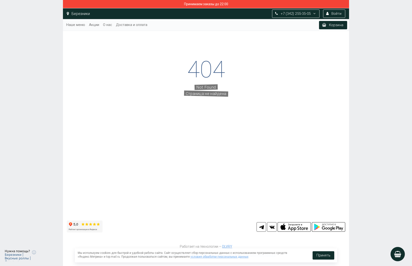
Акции (94, 25)
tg (261, 227)
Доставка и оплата (131, 25)
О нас (107, 25)
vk (272, 227)
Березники (80, 13)
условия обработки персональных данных (219, 256)
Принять (323, 255)
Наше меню (75, 25)
